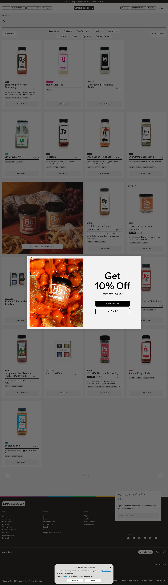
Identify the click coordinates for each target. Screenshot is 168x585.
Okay (93, 580)
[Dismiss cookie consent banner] (110, 567)
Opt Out (64, 576)
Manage (75, 580)
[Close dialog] (30, 259)
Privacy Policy (106, 571)
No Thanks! (113, 311)
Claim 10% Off (112, 303)
